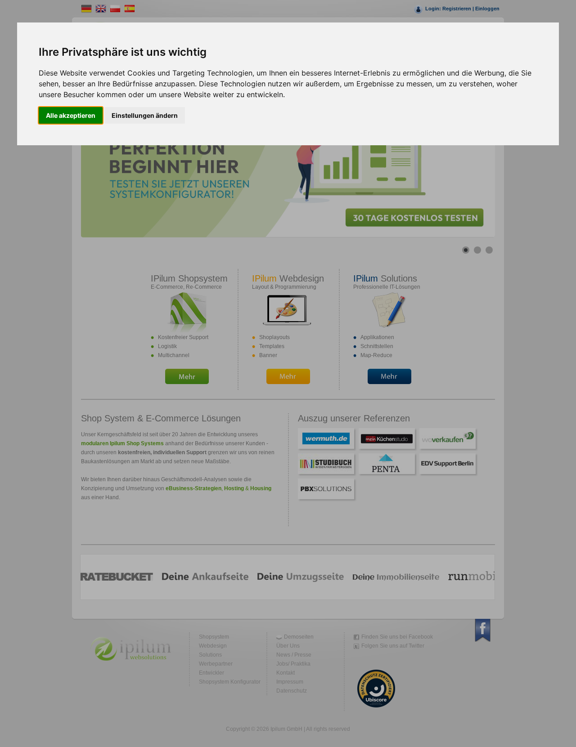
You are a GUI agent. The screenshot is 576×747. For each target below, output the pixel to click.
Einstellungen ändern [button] (145, 115)
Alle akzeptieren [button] (70, 115)
